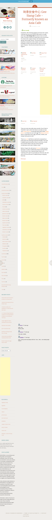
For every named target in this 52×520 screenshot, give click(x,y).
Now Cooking (4, 275)
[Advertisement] (5, 376)
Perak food (4, 248)
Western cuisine (5, 231)
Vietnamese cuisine (6, 229)
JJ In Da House (4, 415)
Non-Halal (3, 272)
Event (3, 187)
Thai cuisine (4, 225)
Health (3, 266)
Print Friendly (26, 30)
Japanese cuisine (5, 213)
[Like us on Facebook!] (5, 27)
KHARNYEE (4, 421)
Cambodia (4, 236)
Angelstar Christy (5, 402)
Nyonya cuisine (5, 220)
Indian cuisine (5, 211)
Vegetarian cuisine (5, 227)
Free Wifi (3, 260)
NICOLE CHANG (4, 427)
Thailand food (5, 250)
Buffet (3, 199)
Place (3, 278)
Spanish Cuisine (5, 222)
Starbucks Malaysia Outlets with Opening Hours (6, 86)
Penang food (4, 246)
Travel (3, 289)
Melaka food (4, 243)
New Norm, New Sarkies (6, 325)
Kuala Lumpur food (6, 241)
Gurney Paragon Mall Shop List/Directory (7, 105)
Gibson (3, 411)
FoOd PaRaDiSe (5, 408)
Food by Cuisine (5, 193)
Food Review (4, 253)
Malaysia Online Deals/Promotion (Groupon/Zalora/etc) (7, 72)
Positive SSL (26, 516)
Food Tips (3, 256)
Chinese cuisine (5, 204)
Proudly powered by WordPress (14, 513)
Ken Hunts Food (5, 418)
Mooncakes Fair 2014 (4, 108)
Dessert (3, 206)
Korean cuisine (5, 215)
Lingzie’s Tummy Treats (6, 424)
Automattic (36, 513)
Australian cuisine (5, 197)
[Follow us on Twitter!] (7, 27)
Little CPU (26, 514)
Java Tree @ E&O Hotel (6, 328)
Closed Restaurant (5, 184)
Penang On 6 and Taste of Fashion (6, 109)
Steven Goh (4, 430)
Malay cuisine (4, 218)
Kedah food (4, 239)
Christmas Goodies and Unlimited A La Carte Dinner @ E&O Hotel (7, 308)
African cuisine (5, 195)
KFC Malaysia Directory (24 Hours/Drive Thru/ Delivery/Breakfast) (7, 96)
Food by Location (5, 235)
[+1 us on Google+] (10, 27)
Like (31, 1)
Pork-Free (3, 281)
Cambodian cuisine (6, 202)
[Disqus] (35, 306)
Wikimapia (23, 159)
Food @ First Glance (5, 190)
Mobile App (4, 269)
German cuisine (5, 209)
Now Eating (7, 21)
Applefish (3, 405)
